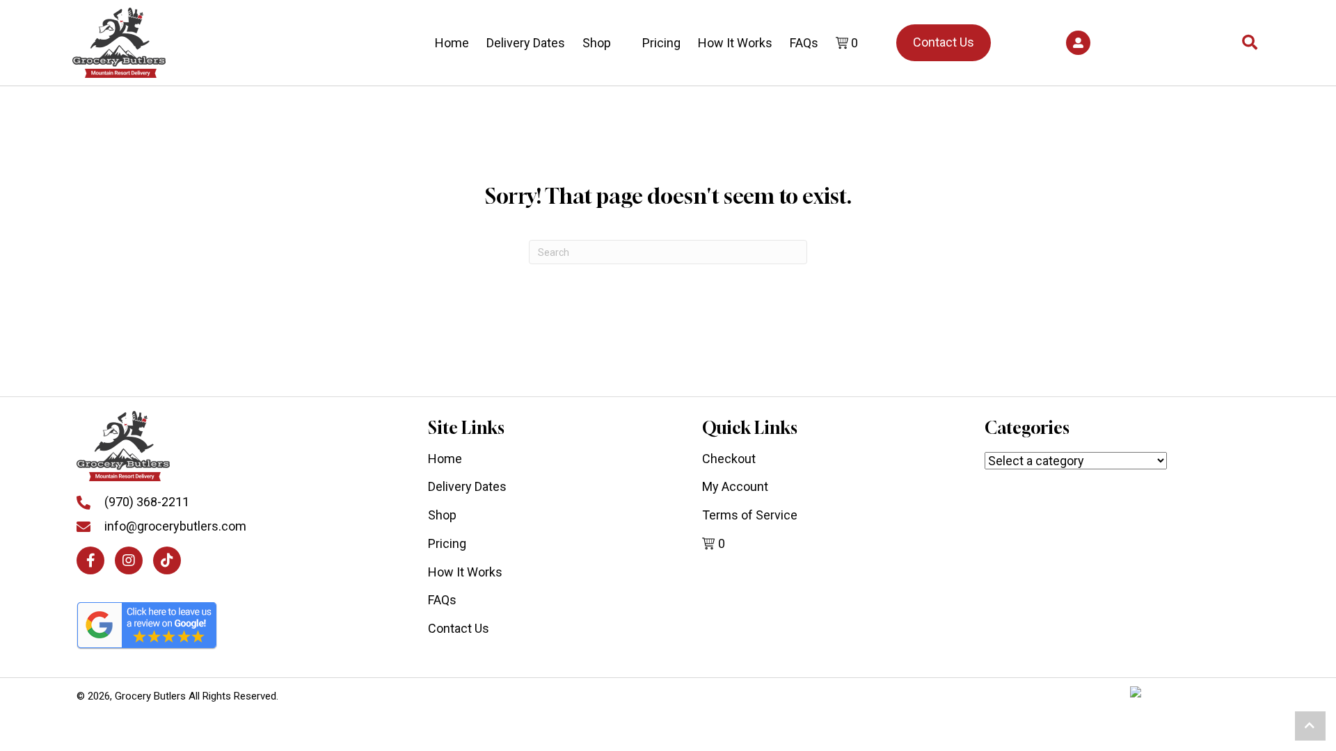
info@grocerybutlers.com (175, 526)
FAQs (804, 42)
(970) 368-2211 (146, 501)
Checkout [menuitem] (729, 458)
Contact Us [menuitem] (458, 628)
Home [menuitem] (445, 458)
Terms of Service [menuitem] (749, 515)
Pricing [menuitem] (447, 543)
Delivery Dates (525, 42)
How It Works (735, 42)
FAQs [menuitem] (442, 599)
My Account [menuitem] (735, 486)
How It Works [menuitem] (465, 572)
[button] (1078, 43)
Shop (596, 42)
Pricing (661, 42)
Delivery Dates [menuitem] (467, 486)
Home (452, 42)
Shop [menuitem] (442, 515)
